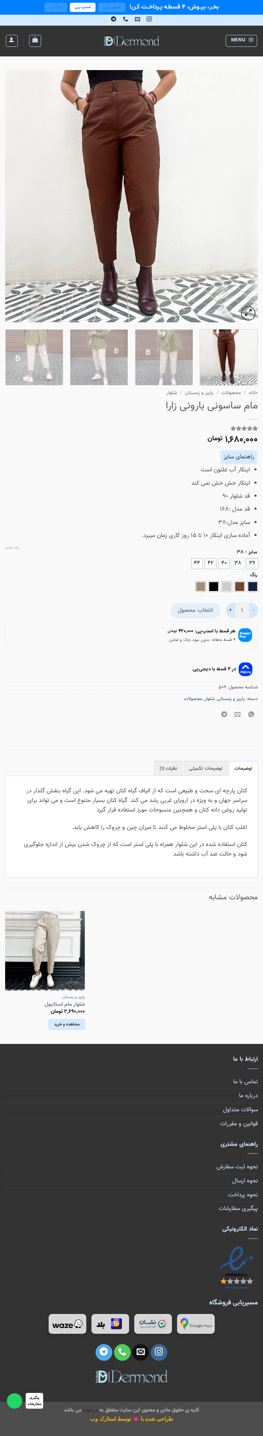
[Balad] (110, 1324)
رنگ (253, 575)
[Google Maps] (196, 1324)
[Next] (14, 196)
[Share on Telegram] (224, 715)
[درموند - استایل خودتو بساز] (131, 41)
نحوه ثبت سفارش (237, 1166)
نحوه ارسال (245, 1180)
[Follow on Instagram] (149, 20)
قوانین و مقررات (239, 1123)
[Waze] (67, 1324)
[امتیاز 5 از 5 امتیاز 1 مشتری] (131, 428)
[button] (242, 41)
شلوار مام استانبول (65, 1004)
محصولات (231, 393)
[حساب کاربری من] (12, 41)
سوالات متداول (240, 1109)
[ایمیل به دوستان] (237, 715)
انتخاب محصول (195, 610)
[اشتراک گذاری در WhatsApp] (251, 715)
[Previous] (244, 196)
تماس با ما (245, 1081)
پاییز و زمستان (199, 393)
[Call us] (125, 20)
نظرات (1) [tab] (168, 768)
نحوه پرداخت (243, 1194)
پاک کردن (12, 548)
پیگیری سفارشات (238, 1208)
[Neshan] (153, 1324)
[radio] (252, 564)
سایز (252, 552)
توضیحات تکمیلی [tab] (205, 768)
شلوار (171, 393)
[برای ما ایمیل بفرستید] (137, 20)
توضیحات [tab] (243, 768)
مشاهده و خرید (66, 1024)
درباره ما (248, 1095)
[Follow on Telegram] (113, 20)
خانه (253, 393)
